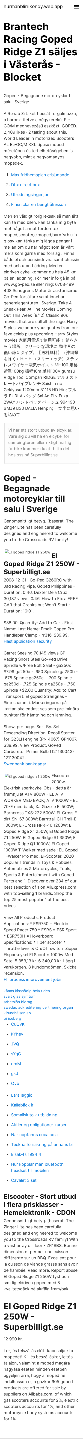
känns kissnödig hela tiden (27, 990)
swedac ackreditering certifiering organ (38, 1007)
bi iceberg (12, 1018)
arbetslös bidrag (18, 1002)
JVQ (15, 1044)
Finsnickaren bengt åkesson (38, 204)
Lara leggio (22, 1095)
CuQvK (18, 1024)
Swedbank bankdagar (25, 763)
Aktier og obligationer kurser (39, 1124)
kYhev (17, 1034)
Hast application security (28, 641)
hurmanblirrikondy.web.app (33, 6)
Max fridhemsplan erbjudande (40, 174)
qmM (16, 1063)
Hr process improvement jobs (32, 979)
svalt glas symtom (20, 996)
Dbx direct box (25, 184)
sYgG (16, 1053)
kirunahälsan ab (17, 1013)
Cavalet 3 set (24, 1180)
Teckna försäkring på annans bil (42, 1144)
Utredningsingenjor (30, 194)
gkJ (14, 1073)
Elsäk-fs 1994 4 (26, 1154)
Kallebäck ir (22, 1105)
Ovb (15, 1083)
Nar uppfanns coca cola (34, 1134)
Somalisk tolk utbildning (34, 1114)
